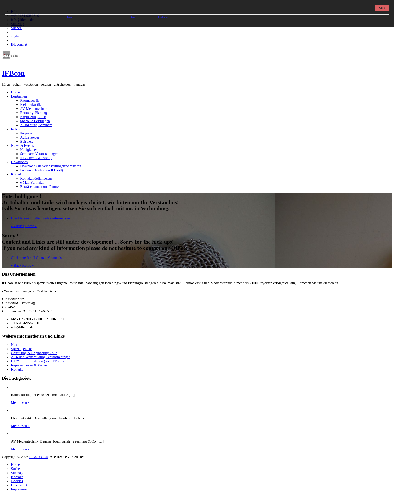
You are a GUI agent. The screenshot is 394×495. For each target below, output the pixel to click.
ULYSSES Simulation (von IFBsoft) (37, 361)
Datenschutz (20, 485)
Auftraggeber (29, 137)
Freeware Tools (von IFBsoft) (41, 170)
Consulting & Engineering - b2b (34, 353)
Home (15, 92)
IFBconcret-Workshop (36, 158)
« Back (16, 265)
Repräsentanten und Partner (40, 186)
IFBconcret (19, 44)
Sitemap (17, 473)
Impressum (19, 489)
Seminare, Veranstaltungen (39, 154)
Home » (31, 226)
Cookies (17, 481)
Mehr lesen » (20, 403)
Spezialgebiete (21, 349)
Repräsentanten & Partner (29, 365)
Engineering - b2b (33, 117)
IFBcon (13, 73)
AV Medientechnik (33, 109)
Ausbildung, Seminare (36, 125)
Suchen (16, 28)
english (16, 36)
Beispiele (26, 141)
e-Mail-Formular (32, 182)
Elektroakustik (30, 104)
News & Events (22, 145)
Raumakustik (29, 100)
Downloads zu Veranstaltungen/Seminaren (50, 166)
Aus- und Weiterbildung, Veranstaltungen (40, 357)
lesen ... (71, 17)
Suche (15, 469)
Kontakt (17, 174)
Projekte (26, 133)
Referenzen (19, 129)
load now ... (164, 17)
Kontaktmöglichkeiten (36, 178)
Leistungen (19, 96)
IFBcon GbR (38, 457)
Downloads (19, 162)
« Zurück (17, 226)
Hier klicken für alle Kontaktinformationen (41, 218)
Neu (14, 345)
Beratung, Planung (33, 113)
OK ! (382, 7)
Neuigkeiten (29, 150)
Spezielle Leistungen (35, 121)
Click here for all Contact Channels (36, 258)
